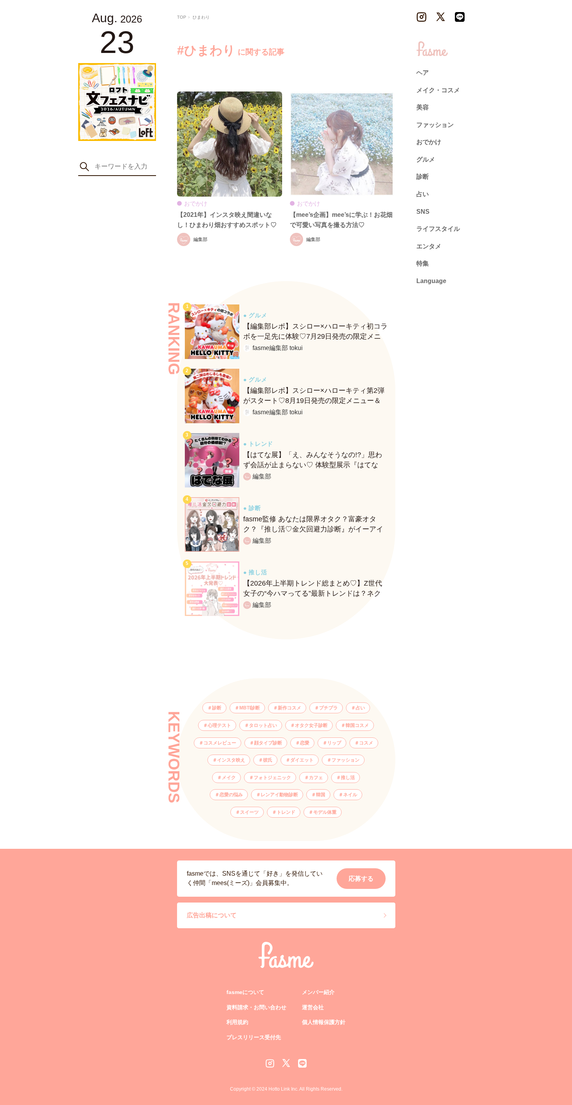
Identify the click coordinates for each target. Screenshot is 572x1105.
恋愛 (304, 743)
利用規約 (237, 1022)
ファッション (346, 760)
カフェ (316, 777)
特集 (422, 263)
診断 (216, 708)
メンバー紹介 (318, 992)
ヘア (422, 72)
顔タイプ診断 (268, 743)
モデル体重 (325, 812)
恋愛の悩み (231, 794)
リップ (334, 743)
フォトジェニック (272, 777)
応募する (361, 878)
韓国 (320, 794)
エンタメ (428, 246)
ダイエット (302, 760)
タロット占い (263, 725)
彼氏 (267, 760)
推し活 (348, 777)
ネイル (350, 794)
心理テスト (219, 725)
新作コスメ (289, 708)
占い (360, 708)
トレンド (286, 812)
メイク (229, 777)
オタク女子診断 (311, 725)
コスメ (366, 743)
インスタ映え (231, 760)
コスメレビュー (220, 743)
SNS (423, 211)
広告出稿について (212, 915)
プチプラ (328, 708)
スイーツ (249, 812)
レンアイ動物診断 (279, 794)
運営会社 (313, 1007)
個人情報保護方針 (324, 1022)
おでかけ (428, 142)
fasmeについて (245, 992)
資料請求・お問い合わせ (256, 1007)
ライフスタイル (438, 228)
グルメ (425, 159)
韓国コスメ (357, 725)
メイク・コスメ (438, 89)
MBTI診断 (249, 708)
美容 (422, 107)
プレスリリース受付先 (253, 1037)
